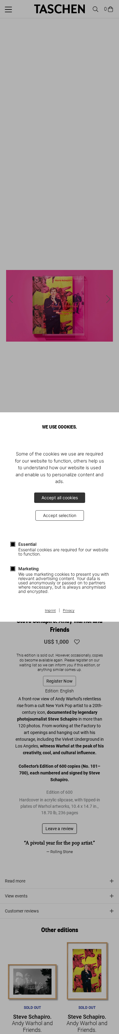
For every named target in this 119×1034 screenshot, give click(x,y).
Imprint (50, 611)
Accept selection (59, 515)
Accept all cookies (59, 497)
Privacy (68, 611)
